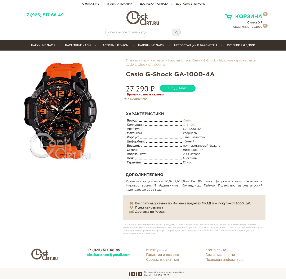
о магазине (90, 4)
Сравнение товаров (247, 27)
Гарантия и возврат (162, 255)
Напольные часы (151, 45)
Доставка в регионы (190, 4)
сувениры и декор (241, 45)
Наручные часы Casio (184, 60)
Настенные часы (78, 45)
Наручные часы (43, 45)
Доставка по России (150, 212)
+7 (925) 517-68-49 (44, 15)
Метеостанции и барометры (195, 45)
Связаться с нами (220, 255)
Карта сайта (215, 250)
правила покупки (119, 4)
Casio (187, 120)
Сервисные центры (162, 259)
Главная (132, 60)
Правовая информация (225, 259)
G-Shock (209, 60)
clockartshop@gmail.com (108, 255)
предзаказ (177, 88)
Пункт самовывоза (149, 207)
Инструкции (156, 250)
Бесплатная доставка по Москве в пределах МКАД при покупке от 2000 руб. (193, 203)
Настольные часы (114, 45)
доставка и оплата (154, 4)
